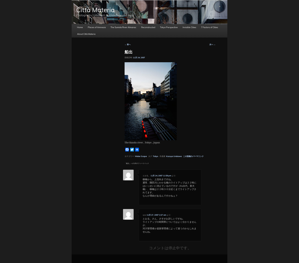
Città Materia (95, 10)
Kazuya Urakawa (174, 156)
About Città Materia (86, 34)
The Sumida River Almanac (123, 27)
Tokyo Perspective (169, 27)
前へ (128, 44)
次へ (212, 44)
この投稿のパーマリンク (193, 156)
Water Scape (141, 156)
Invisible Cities (189, 27)
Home (80, 27)
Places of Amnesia (97, 27)
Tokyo (155, 156)
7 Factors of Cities (209, 27)
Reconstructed (148, 27)
